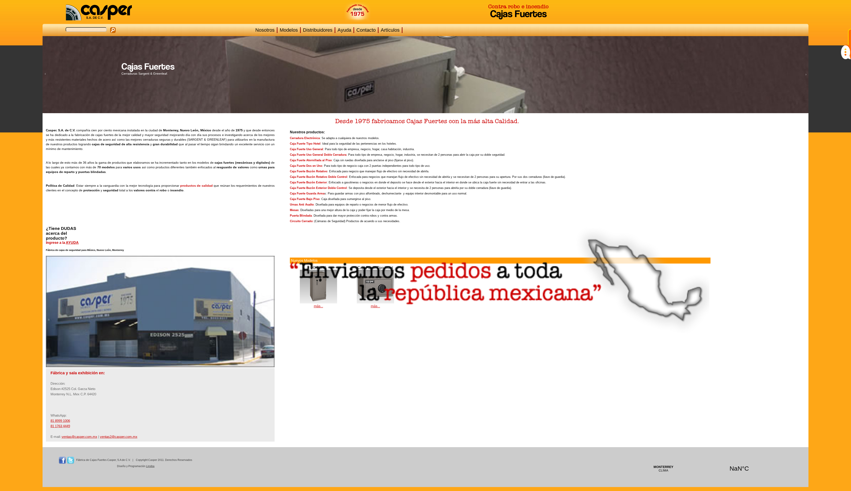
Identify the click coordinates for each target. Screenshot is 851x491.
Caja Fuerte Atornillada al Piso (311, 160)
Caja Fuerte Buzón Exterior (308, 182)
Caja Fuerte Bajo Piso (305, 199)
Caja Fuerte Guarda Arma (307, 193)
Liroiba (150, 466)
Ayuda (344, 30)
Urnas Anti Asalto (302, 204)
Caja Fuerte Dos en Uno (306, 165)
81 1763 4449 (60, 426)
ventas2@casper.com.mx (118, 437)
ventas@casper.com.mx (79, 437)
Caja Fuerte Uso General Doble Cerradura (318, 154)
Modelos (289, 30)
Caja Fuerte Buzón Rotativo (308, 171)
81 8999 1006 (60, 421)
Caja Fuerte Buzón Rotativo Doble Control (318, 177)
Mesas (294, 210)
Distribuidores (317, 30)
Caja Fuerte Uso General (306, 149)
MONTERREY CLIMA (701, 468)
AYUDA (72, 243)
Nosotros (265, 30)
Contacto (366, 30)
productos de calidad (196, 185)
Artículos (390, 30)
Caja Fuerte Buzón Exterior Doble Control (318, 188)
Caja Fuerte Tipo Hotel (305, 143)
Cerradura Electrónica (305, 138)
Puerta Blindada (301, 215)
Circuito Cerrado (301, 221)
